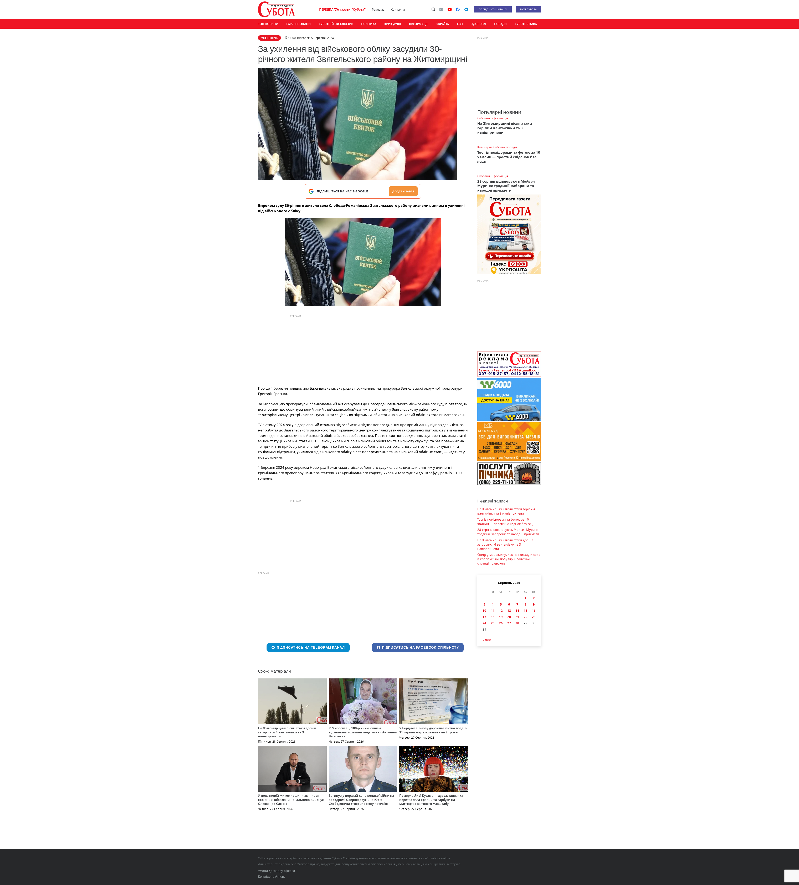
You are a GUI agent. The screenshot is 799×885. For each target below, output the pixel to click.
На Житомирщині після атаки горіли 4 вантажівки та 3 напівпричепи (504, 128)
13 (509, 610)
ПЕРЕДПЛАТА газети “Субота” (342, 9)
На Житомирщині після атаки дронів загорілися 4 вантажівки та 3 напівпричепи (287, 732)
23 (534, 617)
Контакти (398, 9)
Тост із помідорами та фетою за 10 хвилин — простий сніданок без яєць (508, 157)
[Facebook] (458, 9)
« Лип (487, 640)
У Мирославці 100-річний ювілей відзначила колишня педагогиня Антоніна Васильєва (363, 732)
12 (501, 610)
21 (517, 617)
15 (525, 610)
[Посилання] (276, 9)
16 (534, 610)
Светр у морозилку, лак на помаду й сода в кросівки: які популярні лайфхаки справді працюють (508, 558)
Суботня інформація (492, 118)
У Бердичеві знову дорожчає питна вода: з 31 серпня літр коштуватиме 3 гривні (433, 730)
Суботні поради (505, 147)
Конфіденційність (271, 876)
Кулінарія (484, 147)
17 (484, 617)
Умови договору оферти (276, 871)
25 (493, 623)
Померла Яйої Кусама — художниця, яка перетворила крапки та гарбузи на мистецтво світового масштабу (431, 799)
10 (484, 610)
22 (525, 617)
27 (509, 623)
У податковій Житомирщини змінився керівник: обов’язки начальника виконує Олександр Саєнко (291, 799)
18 (493, 617)
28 (517, 623)
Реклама (378, 9)
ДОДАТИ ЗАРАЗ (403, 191)
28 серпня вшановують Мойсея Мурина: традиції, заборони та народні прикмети (506, 186)
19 (501, 617)
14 (517, 610)
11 (493, 610)
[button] (433, 9)
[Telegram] (466, 9)
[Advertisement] (363, 349)
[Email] (441, 9)
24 (484, 623)
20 (509, 617)
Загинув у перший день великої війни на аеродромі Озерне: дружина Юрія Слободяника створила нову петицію (361, 799)
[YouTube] (449, 9)
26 (501, 623)
